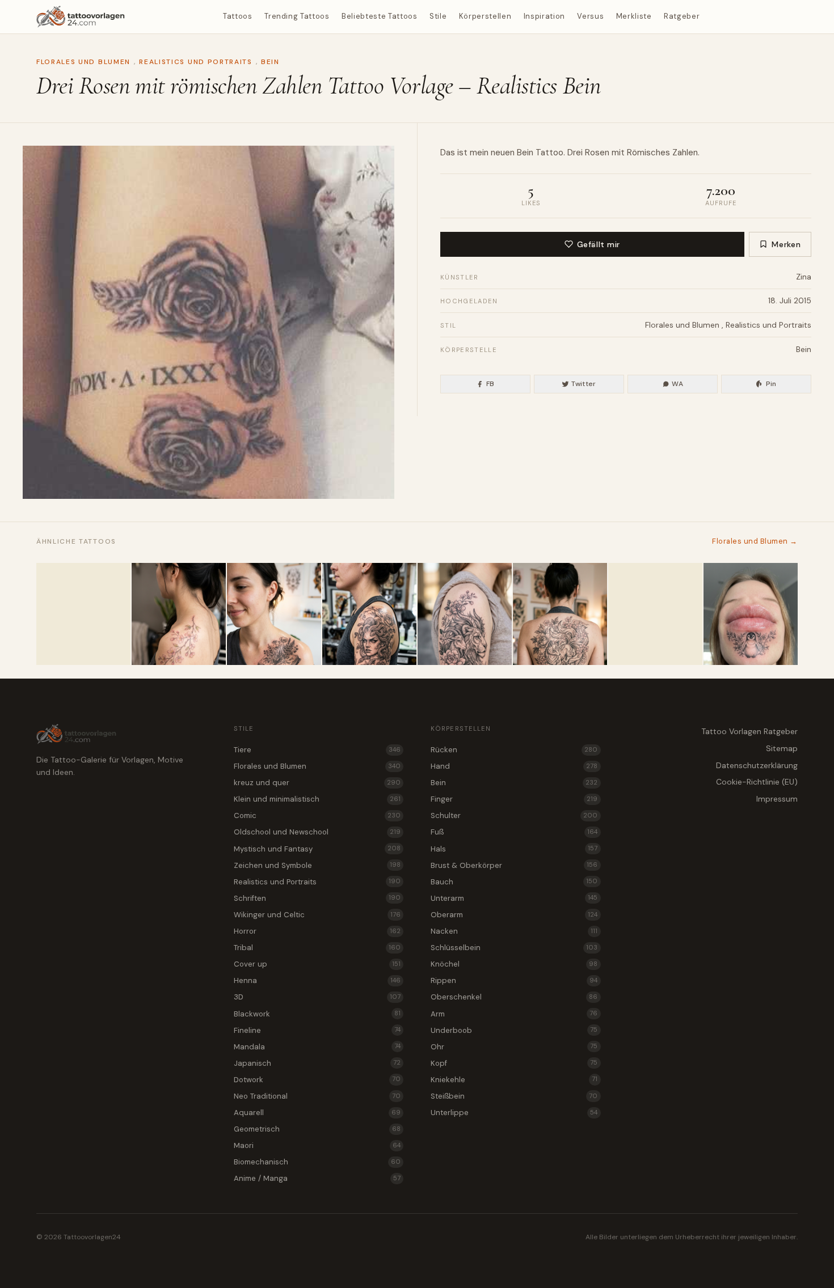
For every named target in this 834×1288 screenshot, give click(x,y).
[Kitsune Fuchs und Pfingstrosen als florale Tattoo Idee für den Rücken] (560, 614)
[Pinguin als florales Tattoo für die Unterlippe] (751, 614)
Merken (786, 244)
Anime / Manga (317, 1178)
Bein (270, 61)
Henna (317, 980)
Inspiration (544, 16)
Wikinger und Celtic (317, 915)
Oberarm (514, 915)
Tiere (317, 750)
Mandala (317, 1047)
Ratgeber (682, 16)
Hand (514, 766)
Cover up (317, 964)
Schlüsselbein (514, 947)
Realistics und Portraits (195, 61)
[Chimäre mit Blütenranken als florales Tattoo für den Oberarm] (465, 614)
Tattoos (237, 16)
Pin (771, 383)
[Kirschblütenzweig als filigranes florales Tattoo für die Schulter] (179, 614)
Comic (317, 815)
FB (490, 383)
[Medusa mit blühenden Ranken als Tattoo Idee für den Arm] (369, 614)
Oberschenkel (514, 997)
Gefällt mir (598, 244)
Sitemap (782, 748)
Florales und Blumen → (755, 541)
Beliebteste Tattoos (379, 16)
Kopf (514, 1063)
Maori (317, 1145)
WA (677, 383)
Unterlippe (514, 1112)
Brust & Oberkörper (514, 865)
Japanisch (317, 1063)
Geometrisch (317, 1129)
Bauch (514, 882)
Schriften (317, 898)
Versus (590, 16)
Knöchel (514, 964)
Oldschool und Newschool (317, 832)
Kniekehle (514, 1079)
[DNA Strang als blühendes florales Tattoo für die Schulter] (83, 614)
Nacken (514, 931)
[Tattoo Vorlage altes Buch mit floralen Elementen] (274, 614)
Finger (514, 799)
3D (317, 997)
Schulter (514, 815)
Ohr (514, 1047)
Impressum (777, 799)
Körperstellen (485, 16)
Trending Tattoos (296, 16)
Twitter (583, 383)
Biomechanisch (317, 1162)
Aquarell (317, 1112)
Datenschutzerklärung (757, 765)
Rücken (514, 750)
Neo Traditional (317, 1096)
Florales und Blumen (83, 61)
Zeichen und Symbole (317, 865)
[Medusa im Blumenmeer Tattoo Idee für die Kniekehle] (655, 614)
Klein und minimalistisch (317, 799)
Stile (438, 16)
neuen (503, 152)
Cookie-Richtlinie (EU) (757, 782)
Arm (514, 1014)
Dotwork (317, 1079)
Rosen (597, 152)
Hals (514, 849)
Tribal (317, 947)
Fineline (317, 1030)
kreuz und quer (317, 782)
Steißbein (514, 1096)
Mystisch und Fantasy (317, 849)
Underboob (514, 1030)
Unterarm (514, 898)
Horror (317, 931)
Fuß (514, 832)
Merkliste (634, 16)
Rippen (514, 980)
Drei (575, 152)
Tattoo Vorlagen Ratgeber (749, 731)
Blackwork (317, 1014)
